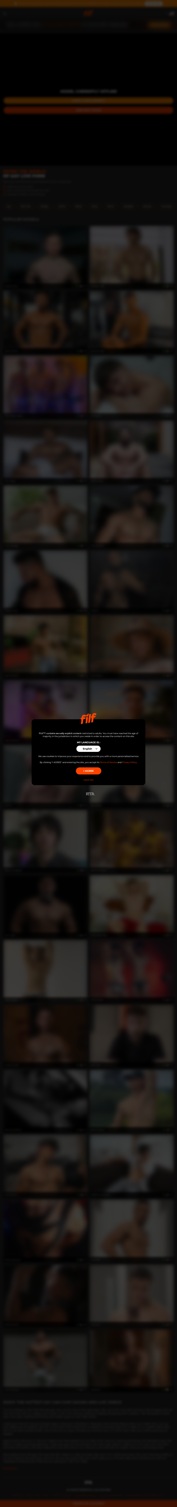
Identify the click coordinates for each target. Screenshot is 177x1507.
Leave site (88, 780)
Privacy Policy (129, 762)
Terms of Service (108, 762)
